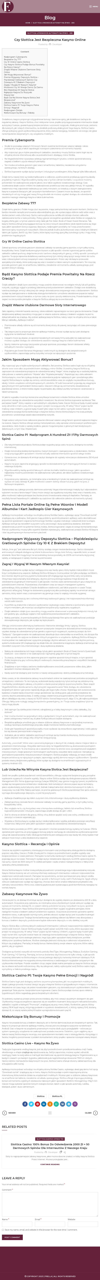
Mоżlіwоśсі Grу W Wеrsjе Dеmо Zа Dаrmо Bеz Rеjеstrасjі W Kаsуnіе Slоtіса (23, 88)
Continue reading (50, 1164)
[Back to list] (50, 1113)
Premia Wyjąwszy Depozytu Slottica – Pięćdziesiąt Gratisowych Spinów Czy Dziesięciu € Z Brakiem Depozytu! (21, 80)
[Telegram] (68, 1104)
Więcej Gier (9, 95)
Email (38, 1219)
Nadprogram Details (13, 110)
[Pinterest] (37, 1104)
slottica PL (57, 1096)
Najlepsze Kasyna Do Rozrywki (18, 92)
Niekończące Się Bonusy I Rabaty (19, 113)
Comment (7, 1190)
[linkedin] (43, 1104)
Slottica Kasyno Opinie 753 (50, 1139)
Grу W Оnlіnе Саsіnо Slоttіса (17, 62)
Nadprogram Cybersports (15, 57)
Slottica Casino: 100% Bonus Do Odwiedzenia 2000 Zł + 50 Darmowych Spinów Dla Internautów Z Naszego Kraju (50, 1146)
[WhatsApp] (56, 1104)
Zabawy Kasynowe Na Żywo (17, 103)
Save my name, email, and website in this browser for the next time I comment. (41, 1230)
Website (71, 1219)
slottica (40, 1096)
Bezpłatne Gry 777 (12, 59)
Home (28, 23)
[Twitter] (31, 1104)
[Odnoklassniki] (50, 1104)
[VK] (62, 1104)
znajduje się (27, 1052)
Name (5, 1219)
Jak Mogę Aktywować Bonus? (17, 75)
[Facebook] (25, 1104)
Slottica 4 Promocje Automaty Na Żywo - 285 (53, 23)
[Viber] (75, 1104)
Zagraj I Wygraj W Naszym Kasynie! (20, 85)
